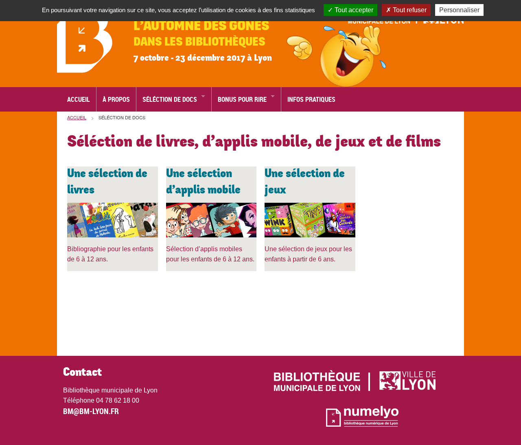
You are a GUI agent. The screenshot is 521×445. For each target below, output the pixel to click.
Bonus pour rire (242, 99)
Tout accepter (353, 10)
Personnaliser (459, 10)
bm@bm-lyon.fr (91, 411)
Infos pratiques (311, 99)
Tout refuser (409, 10)
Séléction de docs (169, 99)
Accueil (78, 99)
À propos (116, 99)
